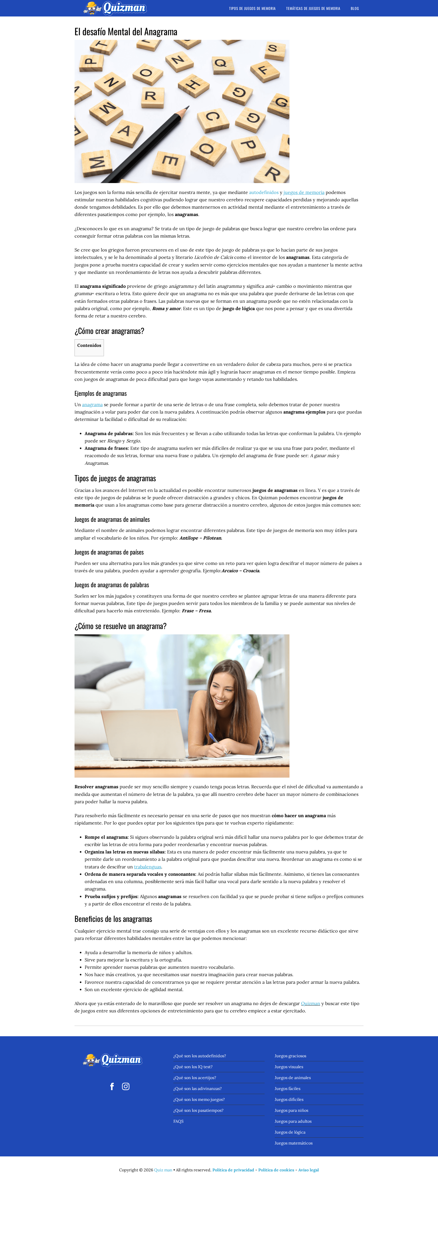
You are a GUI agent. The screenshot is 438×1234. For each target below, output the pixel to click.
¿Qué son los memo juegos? (199, 1099)
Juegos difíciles (289, 1099)
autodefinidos (264, 192)
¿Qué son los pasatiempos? (198, 1110)
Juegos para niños (291, 1110)
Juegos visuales (289, 1066)
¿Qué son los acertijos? (194, 1077)
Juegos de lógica (290, 1132)
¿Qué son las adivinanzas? (197, 1088)
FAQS (178, 1121)
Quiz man (163, 1169)
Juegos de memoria (115, 8)
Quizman (310, 1003)
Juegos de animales (293, 1077)
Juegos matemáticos (294, 1143)
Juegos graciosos (290, 1055)
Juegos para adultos (293, 1121)
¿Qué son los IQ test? (193, 1066)
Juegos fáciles (287, 1088)
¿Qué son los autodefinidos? (199, 1055)
